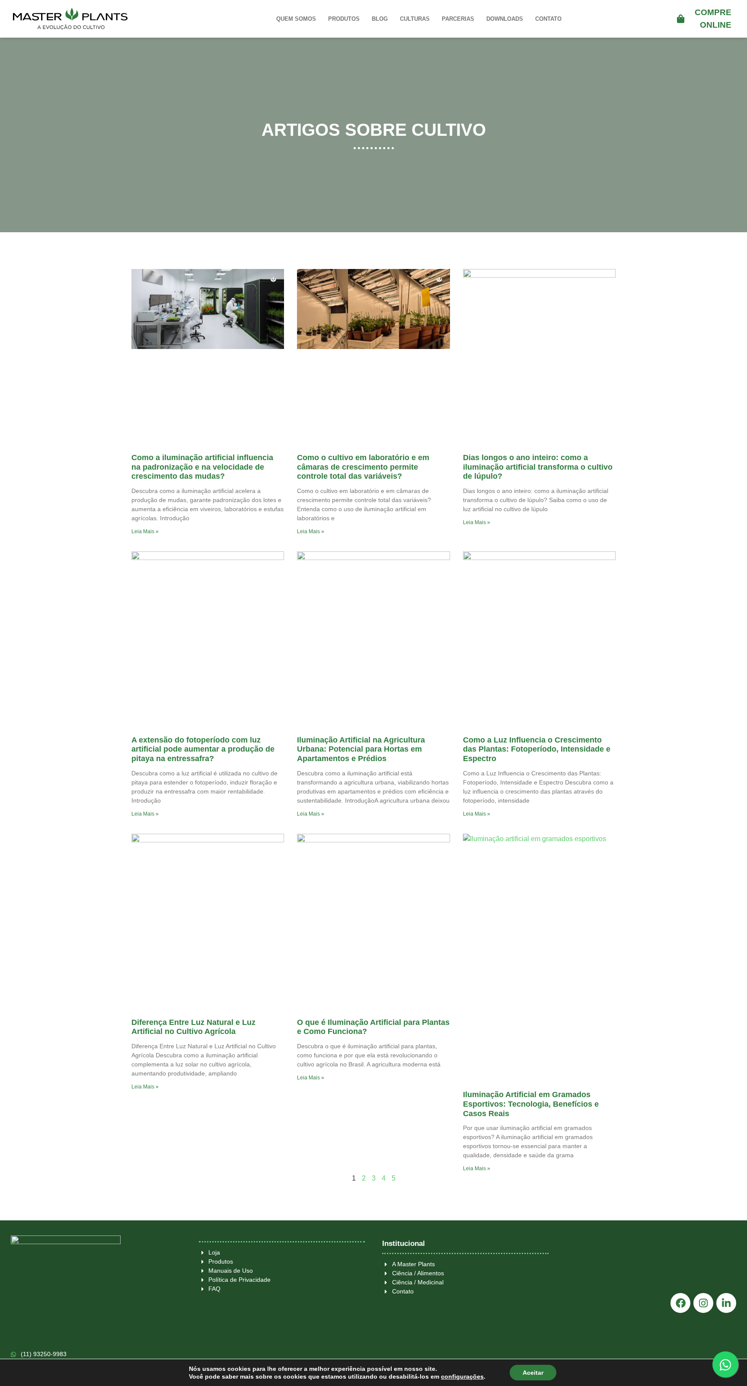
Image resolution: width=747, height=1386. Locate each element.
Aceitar (533, 1372)
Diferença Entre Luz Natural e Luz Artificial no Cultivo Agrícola (193, 1027)
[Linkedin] (726, 1303)
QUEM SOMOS (296, 19)
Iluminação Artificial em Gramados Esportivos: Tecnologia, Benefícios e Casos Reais (531, 1103)
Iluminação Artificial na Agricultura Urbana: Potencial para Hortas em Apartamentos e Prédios (361, 749)
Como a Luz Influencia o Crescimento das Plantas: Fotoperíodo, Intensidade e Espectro (536, 749)
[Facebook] (680, 1303)
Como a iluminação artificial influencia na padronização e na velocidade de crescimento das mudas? (202, 466)
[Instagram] (703, 1303)
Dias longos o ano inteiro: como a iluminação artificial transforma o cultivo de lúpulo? (538, 466)
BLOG (380, 19)
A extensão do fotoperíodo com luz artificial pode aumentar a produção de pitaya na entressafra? (203, 749)
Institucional (403, 1243)
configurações (462, 1376)
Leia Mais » (145, 531)
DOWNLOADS (504, 19)
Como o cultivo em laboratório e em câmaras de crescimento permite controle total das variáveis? (363, 466)
